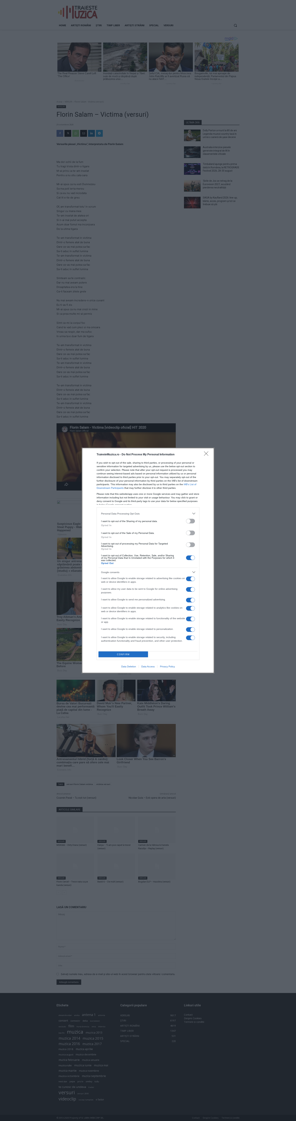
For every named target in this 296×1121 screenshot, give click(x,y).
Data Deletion (128, 666)
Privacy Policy (167, 666)
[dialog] (148, 560)
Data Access (148, 666)
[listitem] (148, 513)
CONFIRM (123, 654)
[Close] (207, 454)
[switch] (190, 521)
